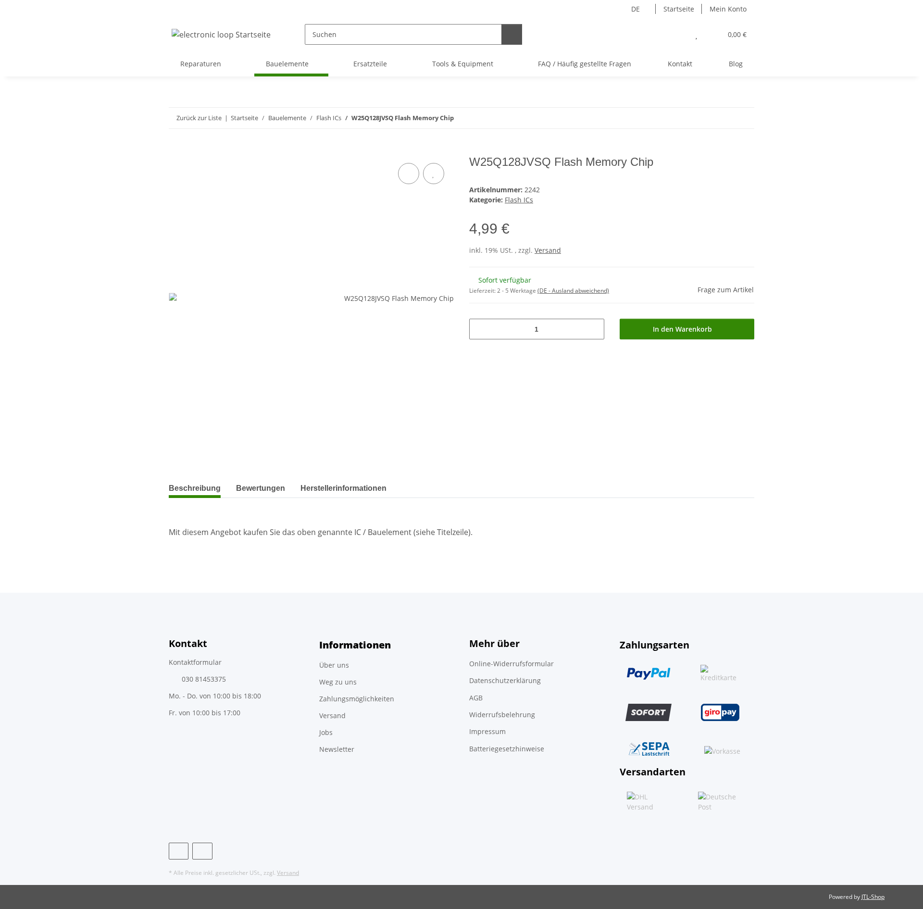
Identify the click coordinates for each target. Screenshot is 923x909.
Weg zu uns (338, 681)
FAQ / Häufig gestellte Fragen (584, 63)
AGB (476, 697)
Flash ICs (519, 199)
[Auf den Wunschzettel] (433, 173)
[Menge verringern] (480, 329)
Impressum (487, 731)
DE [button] (635, 8)
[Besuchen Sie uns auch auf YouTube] (202, 851)
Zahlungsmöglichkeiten (356, 698)
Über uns (334, 665)
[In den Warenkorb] (176, 150)
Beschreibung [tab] (195, 488)
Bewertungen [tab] (260, 488)
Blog (736, 63)
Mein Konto (728, 8)
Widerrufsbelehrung (502, 714)
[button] (677, 34)
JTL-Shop (873, 897)
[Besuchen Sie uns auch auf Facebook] (178, 851)
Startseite (678, 8)
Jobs (326, 732)
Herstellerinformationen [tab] (343, 488)
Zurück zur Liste (199, 117)
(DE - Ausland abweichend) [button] (573, 290)
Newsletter (336, 749)
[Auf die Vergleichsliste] (408, 173)
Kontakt (680, 63)
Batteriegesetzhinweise (506, 748)
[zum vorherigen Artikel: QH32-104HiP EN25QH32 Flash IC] (723, 118)
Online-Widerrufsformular (511, 663)
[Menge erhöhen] (593, 329)
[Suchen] (511, 34)
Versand (548, 250)
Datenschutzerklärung (505, 680)
